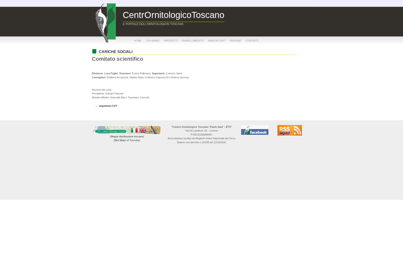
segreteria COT (108, 105)
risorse (235, 40)
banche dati (216, 40)
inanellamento (193, 40)
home (138, 40)
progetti (170, 40)
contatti (252, 40)
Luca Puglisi (111, 73)
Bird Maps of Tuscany (127, 140)
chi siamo (153, 40)
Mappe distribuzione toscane (127, 136)
